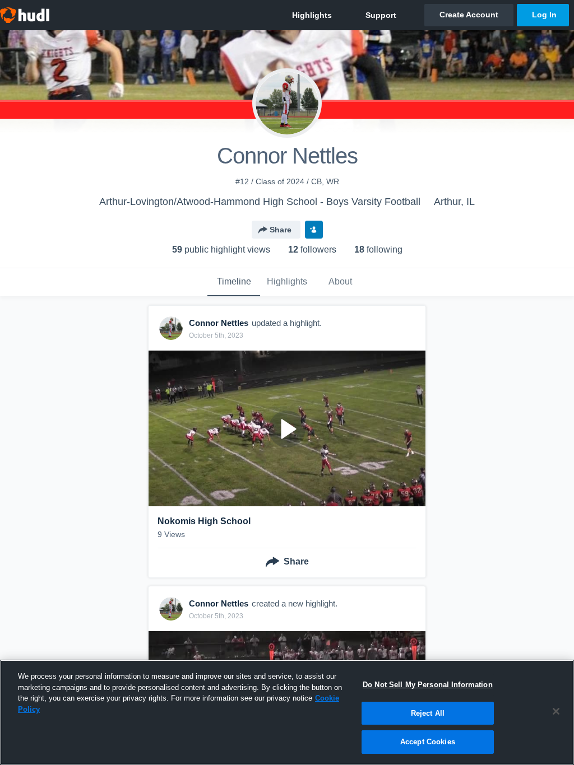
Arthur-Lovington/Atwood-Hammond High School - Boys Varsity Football (259, 201)
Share (280, 229)
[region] (287, 712)
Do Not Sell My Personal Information (428, 684)
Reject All (428, 713)
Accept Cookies (427, 742)
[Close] (556, 711)
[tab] (233, 282)
